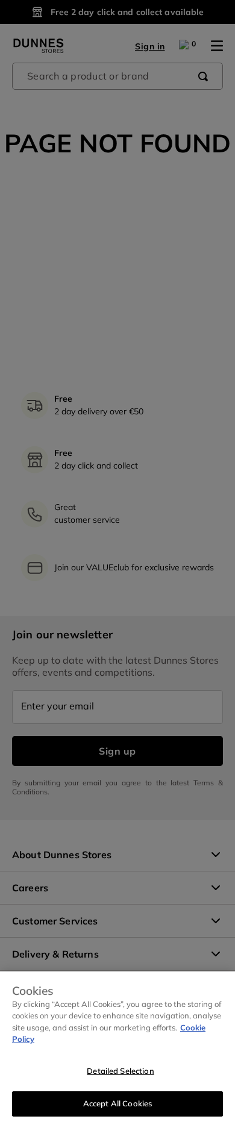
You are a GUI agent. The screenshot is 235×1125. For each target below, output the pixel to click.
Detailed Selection (120, 1071)
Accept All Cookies (117, 1103)
